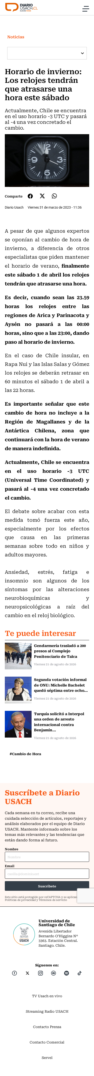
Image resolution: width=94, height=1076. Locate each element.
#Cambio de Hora (25, 753)
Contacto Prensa (47, 1026)
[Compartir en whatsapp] (54, 196)
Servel (47, 1057)
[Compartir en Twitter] (42, 196)
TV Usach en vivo (47, 995)
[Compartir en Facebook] (30, 196)
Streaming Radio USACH (47, 1011)
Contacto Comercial (47, 1042)
